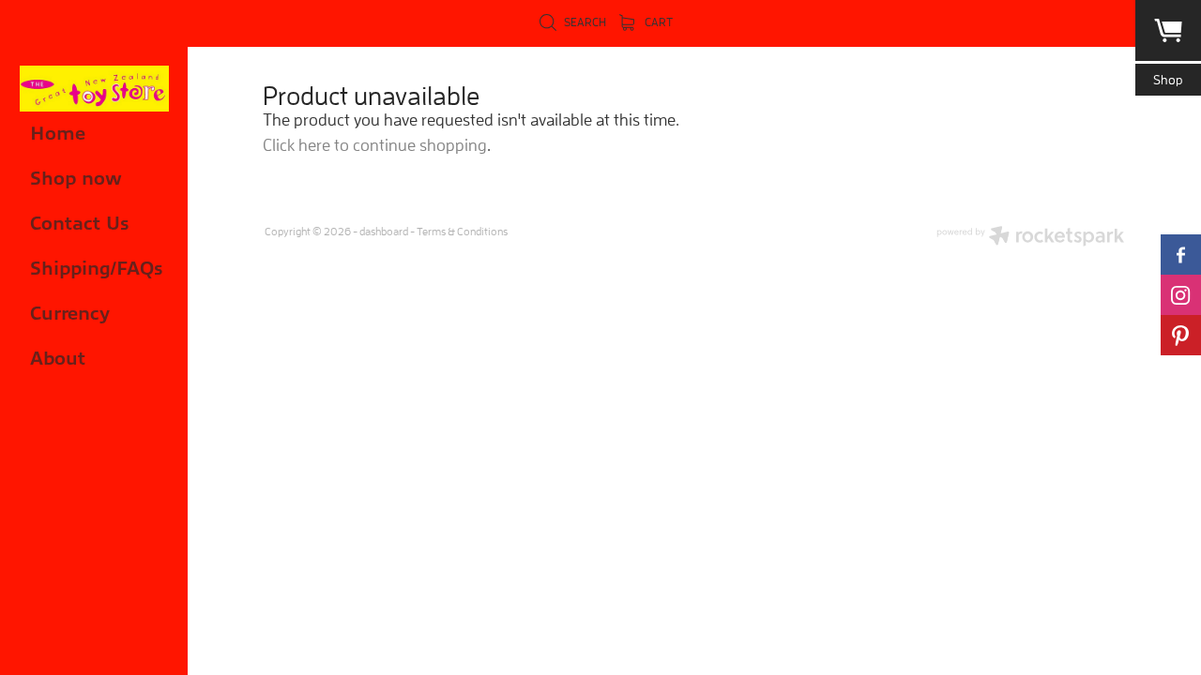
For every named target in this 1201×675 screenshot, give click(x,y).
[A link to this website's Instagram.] (1181, 295)
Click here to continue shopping (375, 145)
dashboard (383, 231)
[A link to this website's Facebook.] (1181, 254)
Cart (657, 22)
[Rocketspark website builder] (1030, 237)
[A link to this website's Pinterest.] (1181, 335)
